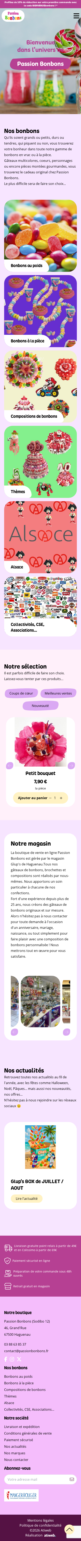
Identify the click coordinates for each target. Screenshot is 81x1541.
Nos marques (14, 1453)
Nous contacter (16, 1459)
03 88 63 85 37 (15, 1344)
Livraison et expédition (22, 1426)
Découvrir (40, 248)
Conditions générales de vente (28, 1433)
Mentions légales (40, 1520)
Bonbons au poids (18, 1376)
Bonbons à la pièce (19, 1383)
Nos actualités (15, 1446)
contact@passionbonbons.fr (26, 1351)
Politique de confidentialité (40, 1525)
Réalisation (34, 1535)
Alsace (9, 1403)
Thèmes (10, 1396)
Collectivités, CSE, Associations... (29, 1409)
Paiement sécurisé (18, 1440)
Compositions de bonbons (25, 1389)
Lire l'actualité (27, 1198)
